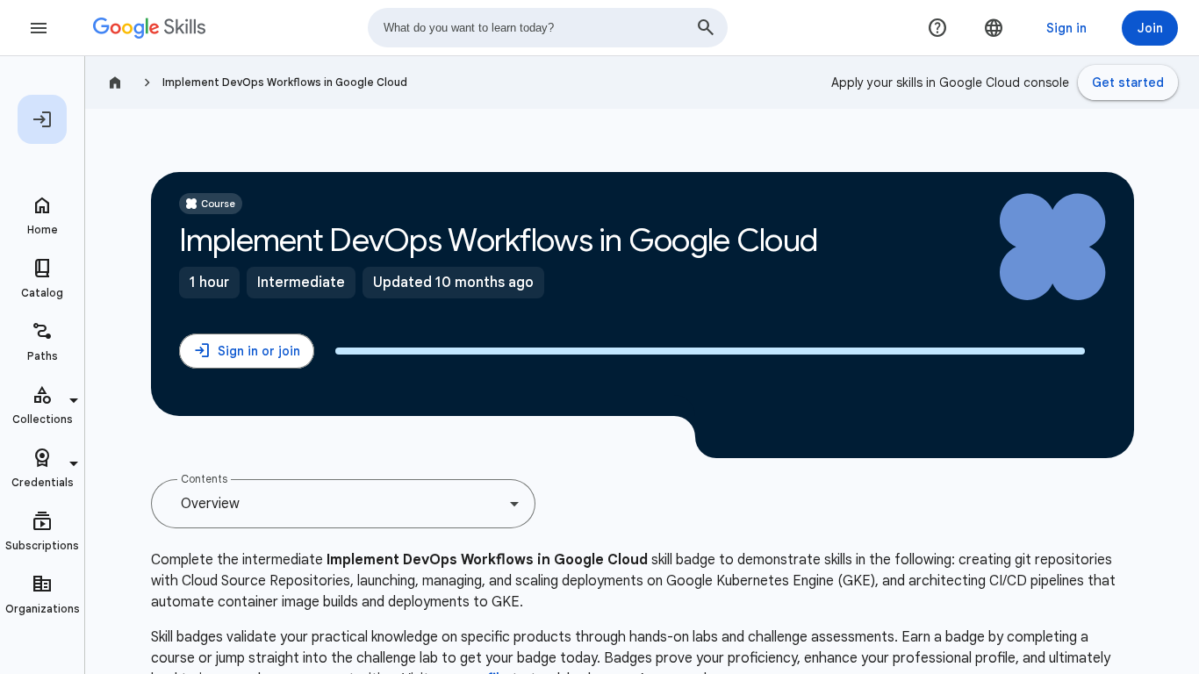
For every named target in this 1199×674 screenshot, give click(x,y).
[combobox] (548, 27)
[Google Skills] (149, 28)
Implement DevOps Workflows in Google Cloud (284, 82)
